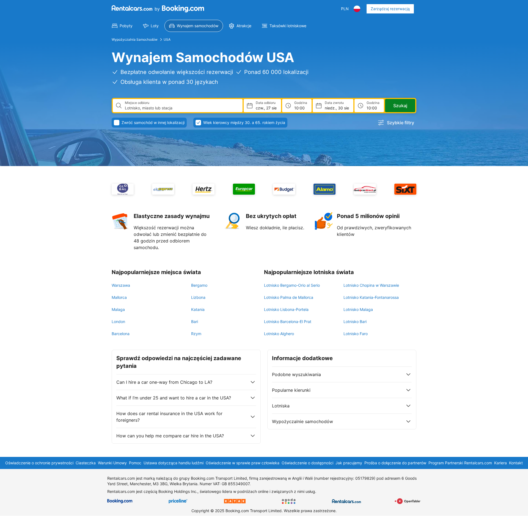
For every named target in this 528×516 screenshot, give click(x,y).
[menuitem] (122, 26)
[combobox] (181, 108)
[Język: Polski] (357, 9)
